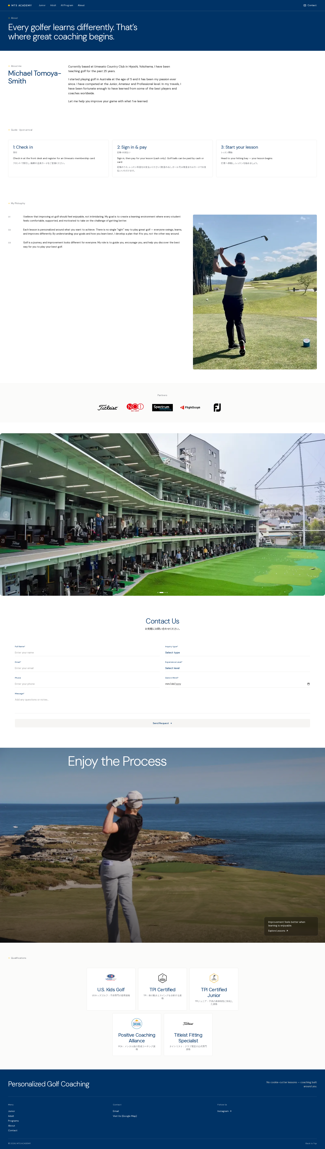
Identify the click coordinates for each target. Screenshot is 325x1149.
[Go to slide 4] (167, 592)
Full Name (20, 646)
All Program (67, 5)
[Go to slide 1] (157, 592)
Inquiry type (171, 646)
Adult (53, 5)
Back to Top (311, 1143)
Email (18, 662)
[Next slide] (319, 514)
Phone (18, 678)
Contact (12, 1130)
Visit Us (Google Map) (125, 1116)
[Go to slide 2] (159, 592)
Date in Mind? (171, 678)
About (81, 5)
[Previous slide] (6, 514)
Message (19, 693)
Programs (13, 1120)
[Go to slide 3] (163, 592)
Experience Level (173, 662)
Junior (42, 5)
